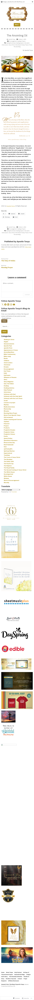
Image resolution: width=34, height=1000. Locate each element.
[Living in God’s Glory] (15, 29)
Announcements (9, 344)
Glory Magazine (8, 381)
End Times (7, 371)
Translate (14, 492)
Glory (5, 379)
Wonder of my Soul (11, 978)
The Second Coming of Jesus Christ (15, 470)
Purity (6, 436)
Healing (19, 41)
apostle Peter (8, 348)
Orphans (6, 421)
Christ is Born (8, 363)
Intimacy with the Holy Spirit (13, 396)
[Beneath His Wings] (13, 29)
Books (6, 358)
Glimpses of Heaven (10, 377)
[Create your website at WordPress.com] (17, 2)
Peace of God (28, 45)
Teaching (7, 455)
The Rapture (8, 466)
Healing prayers (20, 43)
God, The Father (9, 384)
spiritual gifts (8, 449)
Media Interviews (9, 407)
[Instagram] (11, 304)
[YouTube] (14, 304)
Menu (17, 24)
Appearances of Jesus (11, 350)
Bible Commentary (9, 354)
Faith (5, 373)
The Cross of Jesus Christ (12, 457)
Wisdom (6, 478)
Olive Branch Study (20, 45)
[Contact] (26, 29)
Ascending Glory (9, 352)
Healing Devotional (10, 43)
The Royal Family (9, 468)
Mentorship (7, 409)
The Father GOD (9, 461)
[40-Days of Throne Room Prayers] (10, 29)
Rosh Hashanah (8, 445)
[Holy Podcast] (7, 29)
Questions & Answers (10, 440)
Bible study (7, 356)
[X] (2, 304)
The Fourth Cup (8, 463)
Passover (7, 424)
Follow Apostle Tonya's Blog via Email (15, 309)
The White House (9, 472)
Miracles (6, 411)
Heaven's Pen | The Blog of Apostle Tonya (12, 984)
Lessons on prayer (9, 402)
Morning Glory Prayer (10, 413)
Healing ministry (9, 388)
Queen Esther (8, 438)
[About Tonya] (4, 29)
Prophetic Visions (9, 434)
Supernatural (8, 453)
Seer (5, 447)
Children (6, 360)
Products (7, 428)
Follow (4, 321)
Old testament (8, 417)
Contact (20, 978)
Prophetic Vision (9, 432)
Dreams (6, 367)
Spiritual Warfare (9, 451)
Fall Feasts (7, 375)
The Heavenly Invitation (15, 976)
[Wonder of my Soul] (23, 29)
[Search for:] (17, 326)
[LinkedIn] (8, 304)
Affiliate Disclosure (13, 981)
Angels (6, 342)
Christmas (7, 365)
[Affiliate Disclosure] (32, 29)
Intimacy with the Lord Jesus (13, 398)
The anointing (17, 46)
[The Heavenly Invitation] (18, 29)
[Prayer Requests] (29, 29)
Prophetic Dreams (9, 430)
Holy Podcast (8, 390)
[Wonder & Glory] (21, 29)
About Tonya (9, 972)
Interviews (7, 392)
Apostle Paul (8, 346)
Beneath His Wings (19, 974)
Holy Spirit (26, 43)
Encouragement (13, 41)
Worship (6, 482)
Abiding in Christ (9, 339)
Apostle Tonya (11, 39)
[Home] (2, 29)
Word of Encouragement (11, 480)
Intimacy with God (9, 394)
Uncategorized (8, 474)
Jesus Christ (12, 45)
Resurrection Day (9, 442)
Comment (27, 294)
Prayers (24, 41)
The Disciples (8, 459)
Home (2, 972)
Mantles (6, 405)
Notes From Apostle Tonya (12, 415)
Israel (6, 400)
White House (8, 476)
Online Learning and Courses (13, 419)
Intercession (5, 45)
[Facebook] (5, 304)
